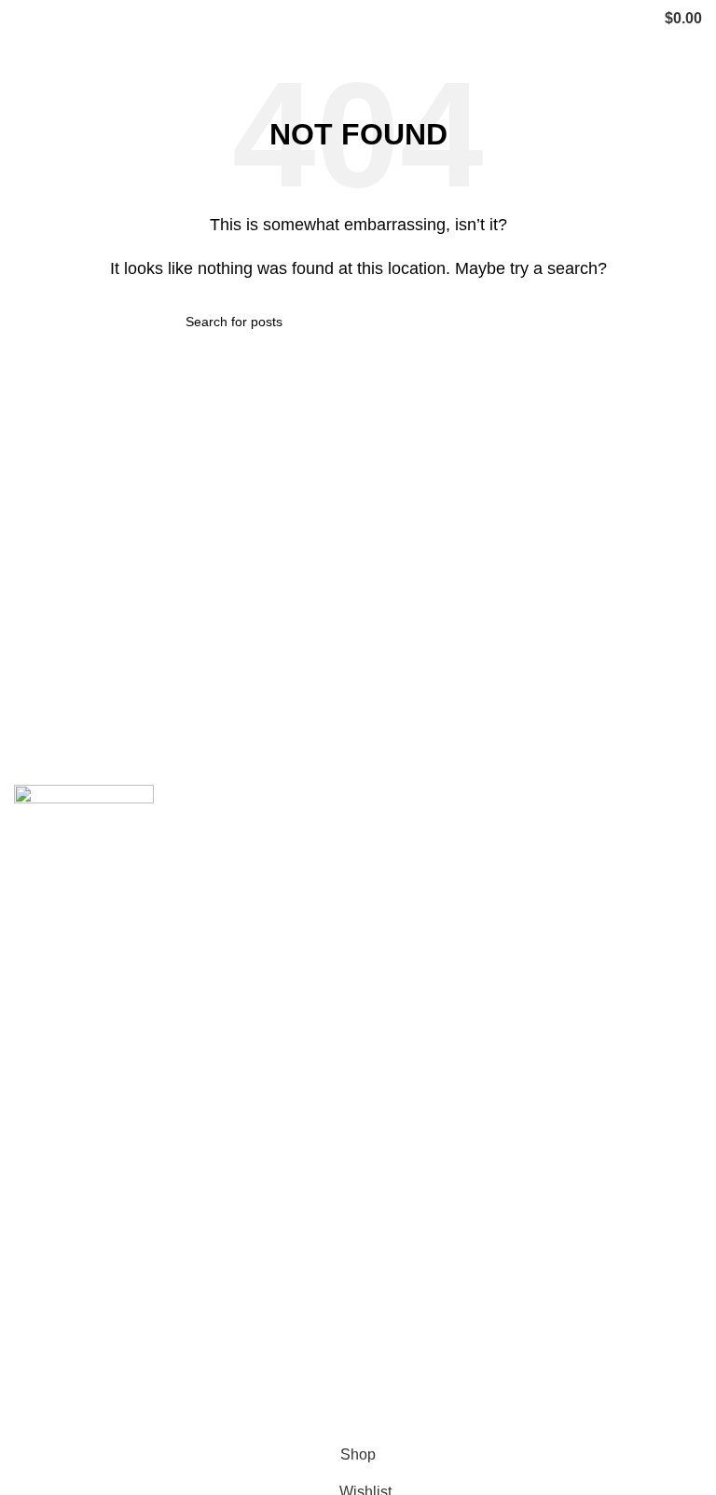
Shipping (397, 1261)
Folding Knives (417, 1008)
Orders (389, 1331)
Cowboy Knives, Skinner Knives (473, 869)
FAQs (32, 1331)
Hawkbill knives (419, 939)
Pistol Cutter (407, 1078)
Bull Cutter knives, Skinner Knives (479, 1043)
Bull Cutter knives (425, 904)
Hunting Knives (418, 1113)
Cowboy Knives (419, 834)
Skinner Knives (417, 973)
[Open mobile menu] (21, 18)
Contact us (49, 1296)
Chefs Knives (411, 1182)
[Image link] (84, 829)
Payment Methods (427, 1366)
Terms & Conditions (432, 1401)
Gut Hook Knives (423, 1148)
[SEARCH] (523, 321)
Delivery (394, 1296)
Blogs (33, 1366)
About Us (45, 1261)
